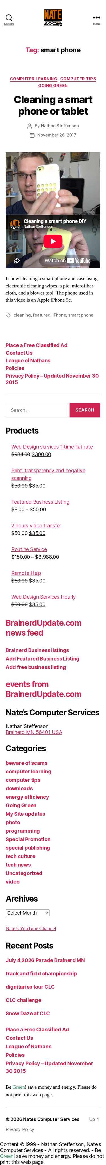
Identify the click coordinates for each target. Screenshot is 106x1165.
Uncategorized (24, 873)
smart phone (80, 315)
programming (23, 831)
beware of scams (26, 763)
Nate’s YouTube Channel (31, 928)
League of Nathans (28, 360)
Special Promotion (28, 839)
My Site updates (25, 814)
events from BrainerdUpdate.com (43, 689)
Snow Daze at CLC (28, 1013)
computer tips (78, 78)
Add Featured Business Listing (42, 659)
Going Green (53, 85)
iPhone (59, 315)
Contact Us (19, 353)
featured (41, 315)
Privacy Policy (20, 1129)
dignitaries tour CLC (30, 987)
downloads (19, 788)
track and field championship (41, 973)
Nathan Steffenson (60, 125)
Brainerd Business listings (37, 650)
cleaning (22, 315)
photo (13, 822)
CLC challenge (23, 1000)
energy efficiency (27, 797)
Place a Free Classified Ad (36, 345)
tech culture (20, 856)
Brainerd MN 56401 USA (34, 732)
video (13, 882)
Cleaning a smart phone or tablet (53, 105)
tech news (18, 865)
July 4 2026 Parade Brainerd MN (45, 960)
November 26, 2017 (56, 135)
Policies (15, 368)
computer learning (33, 78)
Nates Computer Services (51, 1119)
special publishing (28, 848)
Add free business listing (36, 667)
